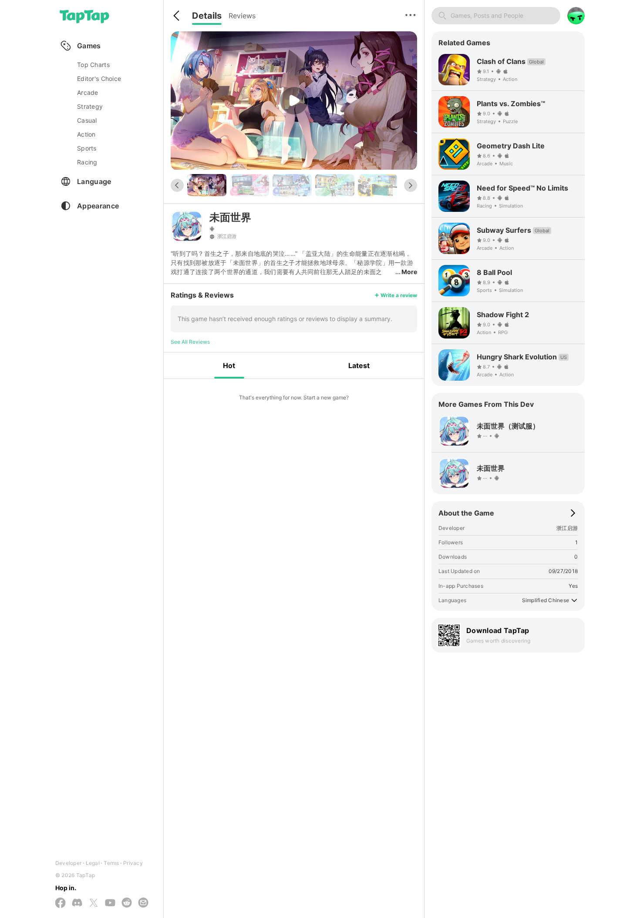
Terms (111, 863)
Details (207, 15)
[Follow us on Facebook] (60, 903)
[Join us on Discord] (77, 903)
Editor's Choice (99, 78)
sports (87, 148)
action (86, 134)
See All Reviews (190, 341)
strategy (90, 106)
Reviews (242, 15)
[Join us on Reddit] (126, 903)
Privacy (133, 863)
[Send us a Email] (143, 903)
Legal (93, 863)
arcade (87, 92)
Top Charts (93, 64)
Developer (68, 863)
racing (87, 162)
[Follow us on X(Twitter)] (93, 903)
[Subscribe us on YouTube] (110, 903)
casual (87, 120)
